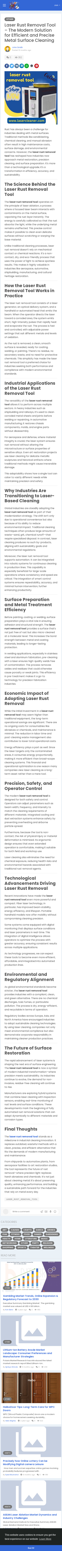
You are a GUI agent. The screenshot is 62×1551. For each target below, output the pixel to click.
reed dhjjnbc (10, 1420)
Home (18, 1238)
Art (5, 1229)
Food (27, 1234)
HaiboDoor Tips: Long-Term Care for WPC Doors (29, 1408)
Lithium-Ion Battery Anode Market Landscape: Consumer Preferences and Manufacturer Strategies (27, 1353)
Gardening (52, 1234)
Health (6, 1238)
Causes (15, 1229)
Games (37, 1234)
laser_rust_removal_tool (21, 1199)
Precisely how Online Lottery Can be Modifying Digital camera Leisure (25, 1462)
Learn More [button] (45, 1539)
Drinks (51, 1229)
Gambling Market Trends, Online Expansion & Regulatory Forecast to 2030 (30, 1297)
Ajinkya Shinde (11, 1367)
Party (35, 1243)
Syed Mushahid (12, 1474)
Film (5, 1234)
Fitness (15, 1234)
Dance (39, 1229)
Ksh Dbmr (9, 1309)
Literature (31, 1238)
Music (44, 1238)
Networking (10, 1243)
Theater (34, 1247)
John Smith (17, 47)
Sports (22, 1247)
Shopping (8, 1247)
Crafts (27, 1229)
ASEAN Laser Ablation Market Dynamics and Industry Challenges (30, 1516)
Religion (47, 1243)
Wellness (49, 1247)
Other (9, 19)
